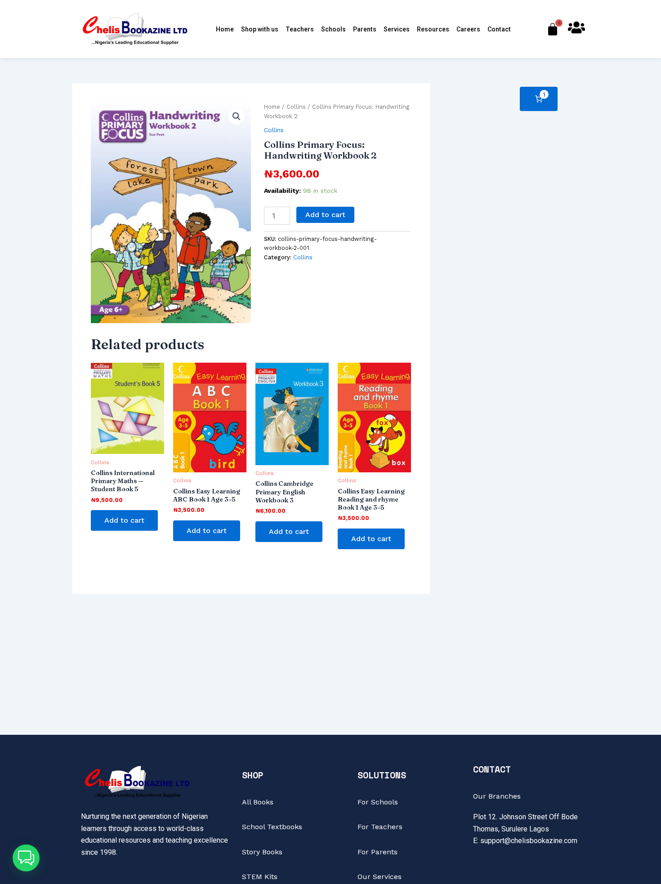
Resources (433, 29)
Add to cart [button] (124, 520)
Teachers (300, 29)
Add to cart (325, 214)
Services (397, 29)
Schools (333, 29)
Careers (468, 29)
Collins (296, 106)
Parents (364, 29)
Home (225, 29)
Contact (499, 29)
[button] (236, 116)
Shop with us (259, 29)
